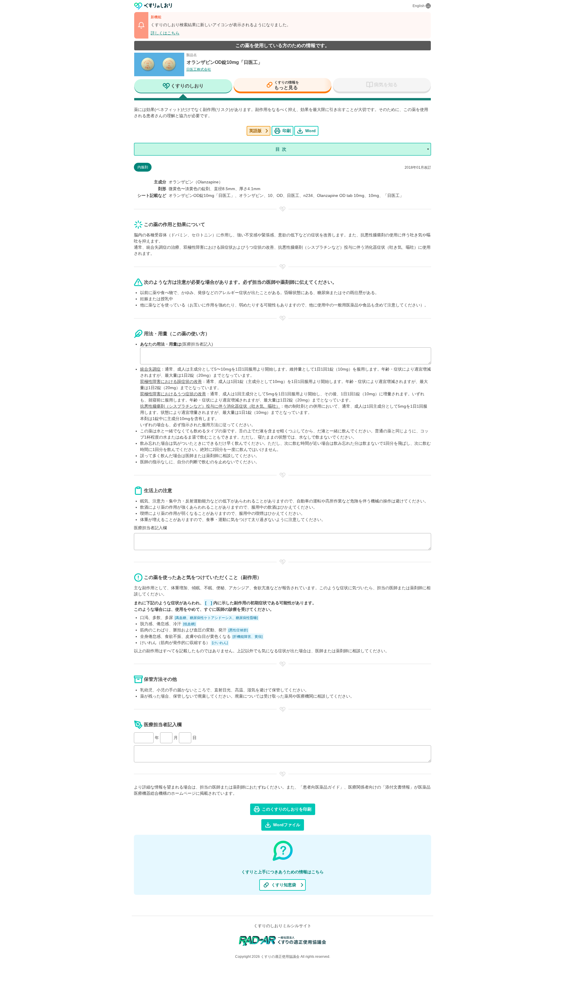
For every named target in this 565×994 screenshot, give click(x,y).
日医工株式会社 (198, 69)
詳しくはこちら (165, 33)
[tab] (183, 86)
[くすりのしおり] (153, 6)
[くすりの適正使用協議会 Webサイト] (282, 940)
